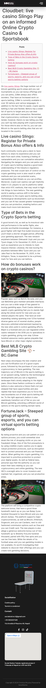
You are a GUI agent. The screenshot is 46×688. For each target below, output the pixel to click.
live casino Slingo (12, 86)
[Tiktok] (27, 630)
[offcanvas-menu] (41, 3)
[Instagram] (23, 630)
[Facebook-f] (19, 630)
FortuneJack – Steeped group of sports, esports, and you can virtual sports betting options (24, 77)
